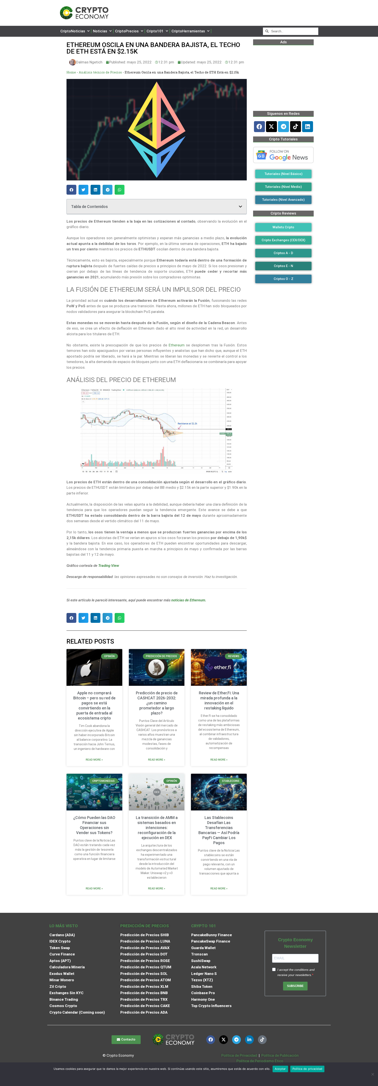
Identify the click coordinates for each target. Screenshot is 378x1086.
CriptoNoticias (72, 31)
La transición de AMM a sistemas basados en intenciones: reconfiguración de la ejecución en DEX (157, 827)
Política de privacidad (307, 1068)
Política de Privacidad (239, 1055)
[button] (71, 190)
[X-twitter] (271, 126)
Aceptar (280, 1068)
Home (71, 72)
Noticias (100, 31)
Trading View (108, 565)
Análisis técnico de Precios (100, 72)
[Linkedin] (307, 126)
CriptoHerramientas (188, 31)
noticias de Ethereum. (188, 600)
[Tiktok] (295, 126)
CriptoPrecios (127, 31)
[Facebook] (259, 126)
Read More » (94, 759)
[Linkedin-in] (249, 1039)
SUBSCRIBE (295, 986)
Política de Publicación (280, 1055)
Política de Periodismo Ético (259, 1061)
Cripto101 (155, 31)
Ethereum (177, 345)
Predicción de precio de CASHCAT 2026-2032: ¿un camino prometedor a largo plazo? (157, 703)
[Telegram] (283, 126)
